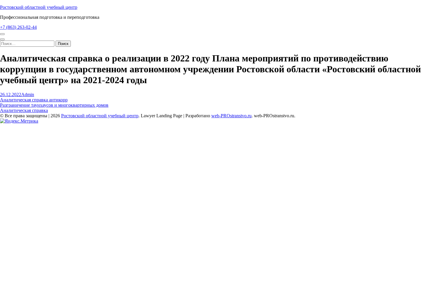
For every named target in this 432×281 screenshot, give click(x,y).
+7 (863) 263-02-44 (18, 27)
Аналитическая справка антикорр (34, 99)
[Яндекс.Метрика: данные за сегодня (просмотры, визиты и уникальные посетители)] (19, 121)
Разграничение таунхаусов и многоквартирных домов (54, 105)
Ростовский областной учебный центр (38, 7)
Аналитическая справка (24, 110)
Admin (27, 94)
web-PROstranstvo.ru (231, 115)
